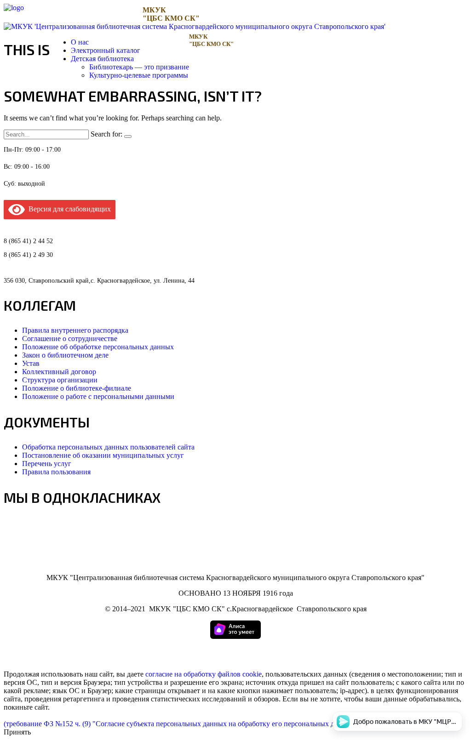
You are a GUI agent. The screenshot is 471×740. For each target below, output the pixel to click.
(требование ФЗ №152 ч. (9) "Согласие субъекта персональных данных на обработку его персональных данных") (182, 724)
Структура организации (60, 380)
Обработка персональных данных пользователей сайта (108, 447)
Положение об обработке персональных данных (98, 347)
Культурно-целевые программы (138, 75)
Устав (31, 363)
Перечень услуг (46, 463)
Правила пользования (56, 472)
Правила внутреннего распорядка (75, 330)
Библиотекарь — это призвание (139, 67)
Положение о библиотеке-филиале (76, 388)
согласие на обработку (180, 674)
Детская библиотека (102, 59)
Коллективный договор (59, 372)
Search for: (106, 134)
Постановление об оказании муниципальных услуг (103, 455)
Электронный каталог (105, 50)
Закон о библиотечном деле (65, 355)
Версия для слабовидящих (68, 209)
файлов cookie (240, 674)
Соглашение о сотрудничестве (69, 338)
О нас (80, 42)
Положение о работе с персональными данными (98, 396)
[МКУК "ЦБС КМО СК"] (14, 7)
